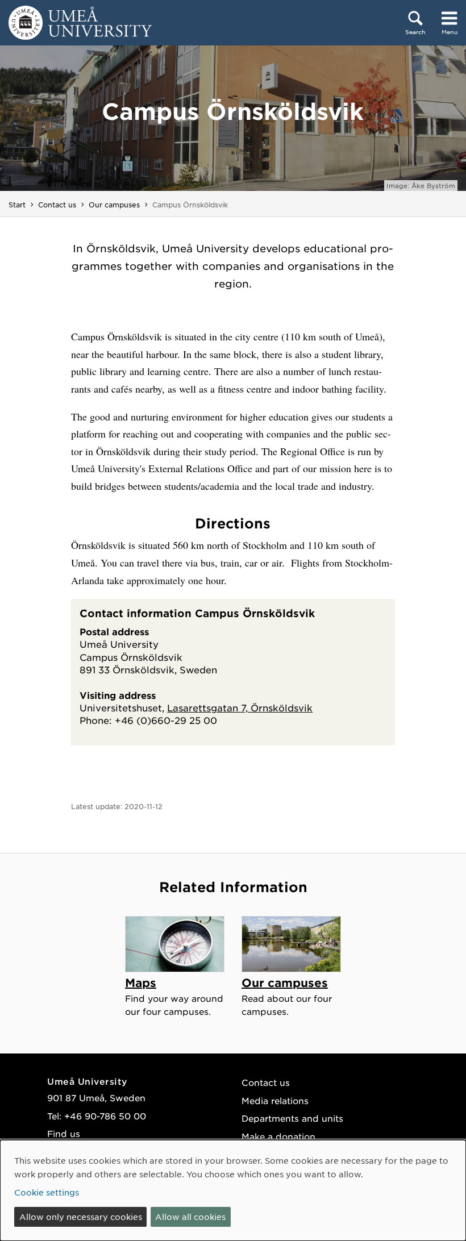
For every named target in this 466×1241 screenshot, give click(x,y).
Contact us (57, 204)
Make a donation (278, 1136)
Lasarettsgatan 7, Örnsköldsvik (240, 707)
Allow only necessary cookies (80, 1216)
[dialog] (233, 1190)
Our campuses (114, 204)
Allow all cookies (190, 1216)
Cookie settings (46, 1192)
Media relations (275, 1100)
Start (17, 204)
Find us (63, 1133)
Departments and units (292, 1118)
